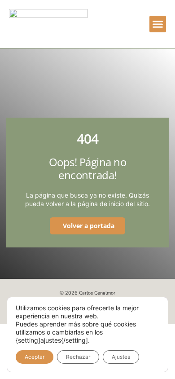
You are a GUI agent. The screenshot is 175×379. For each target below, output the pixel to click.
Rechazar (78, 356)
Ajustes (121, 356)
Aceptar (34, 356)
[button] (157, 24)
